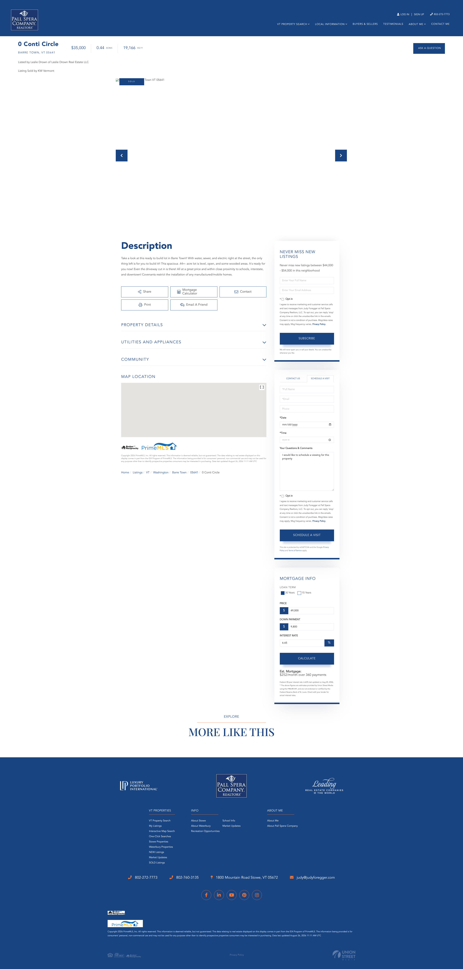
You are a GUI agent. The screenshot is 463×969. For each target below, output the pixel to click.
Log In (404, 14)
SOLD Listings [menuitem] (157, 863)
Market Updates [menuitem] (158, 857)
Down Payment (290, 619)
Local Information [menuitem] (330, 24)
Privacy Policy (318, 324)
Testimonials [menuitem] (393, 24)
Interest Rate (289, 636)
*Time (283, 433)
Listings (137, 472)
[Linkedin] (219, 895)
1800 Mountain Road (246, 878)
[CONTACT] (429, 48)
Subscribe (307, 338)
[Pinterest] (244, 895)
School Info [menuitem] (228, 821)
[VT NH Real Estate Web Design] (344, 955)
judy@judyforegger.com (315, 878)
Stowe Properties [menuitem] (158, 842)
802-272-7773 (441, 14)
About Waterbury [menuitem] (201, 826)
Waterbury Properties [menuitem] (161, 847)
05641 (194, 472)
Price (283, 603)
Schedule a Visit (320, 379)
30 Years (290, 593)
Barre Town (179, 472)
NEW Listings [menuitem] (156, 852)
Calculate (307, 658)
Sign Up (419, 14)
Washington (161, 472)
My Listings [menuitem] (155, 826)
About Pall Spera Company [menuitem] (282, 826)
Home (125, 472)
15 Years (306, 593)
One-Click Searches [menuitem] (160, 836)
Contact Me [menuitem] (440, 24)
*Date (283, 418)
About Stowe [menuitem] (198, 821)
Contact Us (293, 379)
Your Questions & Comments (296, 448)
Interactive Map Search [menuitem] (162, 831)
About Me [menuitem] (416, 24)
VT (148, 472)
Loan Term (288, 587)
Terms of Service (295, 551)
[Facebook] (206, 895)
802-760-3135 (187, 878)
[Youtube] (232, 895)
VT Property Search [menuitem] (292, 24)
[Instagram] (257, 895)
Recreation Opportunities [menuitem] (205, 831)
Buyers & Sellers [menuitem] (365, 24)
